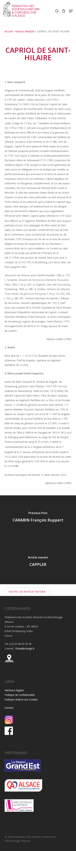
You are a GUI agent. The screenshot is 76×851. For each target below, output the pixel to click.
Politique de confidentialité (20, 695)
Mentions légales (14, 690)
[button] (71, 11)
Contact (9, 707)
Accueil (9, 31)
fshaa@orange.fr (24, 648)
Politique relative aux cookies (21, 699)
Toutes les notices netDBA (26, 591)
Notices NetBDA (24, 31)
